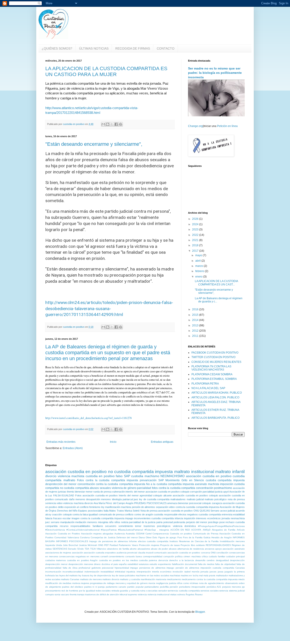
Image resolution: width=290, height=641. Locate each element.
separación (162, 507)
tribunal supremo (128, 594)
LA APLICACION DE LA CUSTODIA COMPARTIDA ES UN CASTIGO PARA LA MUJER (106, 71)
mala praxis (209, 575)
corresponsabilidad (152, 556)
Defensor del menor (127, 537)
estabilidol (133, 564)
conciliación (222, 552)
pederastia (179, 522)
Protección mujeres (149, 545)
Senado (72, 549)
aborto (133, 549)
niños (117, 522)
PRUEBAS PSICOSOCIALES (150, 503)
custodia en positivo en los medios (118, 560)
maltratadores (178, 499)
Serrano (214, 510)
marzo (199, 266)
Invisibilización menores (232, 541)
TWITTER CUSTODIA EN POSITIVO (213, 357)
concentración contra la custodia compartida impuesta (111, 484)
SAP (161, 480)
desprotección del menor (60, 484)
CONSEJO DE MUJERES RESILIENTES (216, 362)
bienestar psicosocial (189, 503)
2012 (195, 330)
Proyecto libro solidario (193, 545)
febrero (200, 271)
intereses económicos (208, 518)
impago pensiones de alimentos (147, 568)
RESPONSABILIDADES (218, 545)
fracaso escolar (62, 518)
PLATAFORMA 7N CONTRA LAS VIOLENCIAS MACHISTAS (211, 368)
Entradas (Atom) (73, 448)
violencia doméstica (184, 526)
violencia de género (124, 488)
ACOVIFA (196, 530)
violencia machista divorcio (78, 503)
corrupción (196, 491)
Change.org (195, 126)
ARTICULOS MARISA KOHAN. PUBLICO (216, 392)
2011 (195, 335)
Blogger (200, 611)
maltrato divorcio (110, 579)
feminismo (94, 507)
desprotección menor (56, 564)
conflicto (128, 514)
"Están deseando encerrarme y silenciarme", (93, 144)
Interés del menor (129, 495)
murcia (151, 583)
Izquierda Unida (53, 545)
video (60, 503)
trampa (81, 594)
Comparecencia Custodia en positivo (172, 533)
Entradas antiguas (162, 441)
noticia (124, 522)
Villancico (101, 549)
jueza (220, 571)
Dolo (154, 537)
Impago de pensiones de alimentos (108, 541)
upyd (226, 491)
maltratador (222, 575)
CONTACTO (165, 48)
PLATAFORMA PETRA (205, 383)
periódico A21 (214, 587)
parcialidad (144, 488)
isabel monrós (191, 571)
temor (138, 526)
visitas (173, 594)
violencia (142, 594)
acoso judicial (227, 510)
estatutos (144, 564)
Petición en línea (227, 126)
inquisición (189, 518)
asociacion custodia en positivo (162, 491)
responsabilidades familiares (86, 526)
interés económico (162, 571)
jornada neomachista (233, 518)
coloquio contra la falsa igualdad (80, 514)
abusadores (144, 549)
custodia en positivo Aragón (82, 560)
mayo (199, 255)
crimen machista (192, 556)
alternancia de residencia (190, 549)
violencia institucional (158, 594)
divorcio (50, 476)
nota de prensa (236, 499)
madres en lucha (189, 575)
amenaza (172, 503)
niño (111, 522)
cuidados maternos (55, 560)
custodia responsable (165, 514)
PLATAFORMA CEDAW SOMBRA (211, 374)
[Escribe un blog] (107, 124)
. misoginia (163, 530)
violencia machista (71, 476)
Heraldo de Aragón (221, 537)
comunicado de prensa (111, 514)
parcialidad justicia (212, 491)
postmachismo (223, 488)
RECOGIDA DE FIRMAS (132, 48)
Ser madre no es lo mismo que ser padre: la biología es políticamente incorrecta (215, 73)
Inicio (113, 441)
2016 (195, 309)
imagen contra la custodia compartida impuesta (98, 518)
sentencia (50, 503)
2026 (195, 218)
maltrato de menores (91, 579)
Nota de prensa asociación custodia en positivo (166, 510)
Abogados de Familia (223, 530)
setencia (223, 590)
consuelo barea (133, 556)
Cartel (148, 533)
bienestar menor (84, 491)
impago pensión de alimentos (183, 568)
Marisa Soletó (132, 510)
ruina (142, 590)
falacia (48, 518)
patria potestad (164, 522)
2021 (195, 240)
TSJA (93, 549)
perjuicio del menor (196, 522)
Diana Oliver (145, 537)
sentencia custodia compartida (184, 590)
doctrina (106, 564)
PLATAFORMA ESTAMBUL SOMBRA (214, 378)
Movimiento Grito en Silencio (184, 480)
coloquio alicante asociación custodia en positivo (180, 495)
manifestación (148, 579)
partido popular (135, 587)
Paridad (114, 545)
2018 (195, 245)
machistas (175, 575)
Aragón (129, 503)
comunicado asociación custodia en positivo (177, 552)
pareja (101, 587)
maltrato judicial (195, 499)
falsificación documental (184, 564)
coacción (57, 514)
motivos (76, 583)
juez (136, 499)
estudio (153, 564)
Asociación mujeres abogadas (97, 533)
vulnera (181, 594)
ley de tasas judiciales (123, 575)
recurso (64, 526)
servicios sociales (209, 590)
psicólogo (213, 522)
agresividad (146, 495)
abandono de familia (118, 549)
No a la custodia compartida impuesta (170, 484)
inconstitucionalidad (73, 571)
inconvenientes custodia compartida (154, 518)
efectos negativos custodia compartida (199, 514)
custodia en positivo (100, 476)
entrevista (227, 514)
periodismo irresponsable (192, 587)
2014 (195, 320)
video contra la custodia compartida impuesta (194, 507)
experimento (164, 564)
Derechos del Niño (67, 510)
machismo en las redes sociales (152, 575)
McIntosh (92, 545)
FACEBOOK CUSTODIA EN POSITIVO (214, 352)
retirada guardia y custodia (125, 590)
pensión (174, 587)
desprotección (237, 560)
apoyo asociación (224, 549)
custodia (137, 476)
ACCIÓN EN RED (180, 530)
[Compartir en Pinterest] (120, 124)
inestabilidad (107, 571)
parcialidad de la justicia (142, 522)
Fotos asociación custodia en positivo (96, 495)
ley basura (83, 575)
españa (123, 564)
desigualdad (222, 560)
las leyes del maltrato (67, 575)
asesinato (239, 549)
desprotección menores (80, 564)
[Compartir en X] (112, 124)
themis (73, 594)
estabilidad (239, 514)
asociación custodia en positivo (76, 471)
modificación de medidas (58, 583)
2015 (195, 314)
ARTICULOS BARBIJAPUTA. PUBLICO (215, 417)
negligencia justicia (166, 583)
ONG (100, 545)
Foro (179, 537)
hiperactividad (122, 568)
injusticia (130, 571)
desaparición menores (98, 499)
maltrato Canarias (70, 579)
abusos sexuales (100, 488)
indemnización (92, 571)
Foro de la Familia (193, 537)
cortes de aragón (143, 514)
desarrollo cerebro (205, 560)
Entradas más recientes (60, 441)
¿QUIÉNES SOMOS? (57, 48)
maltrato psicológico (216, 499)
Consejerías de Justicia (103, 537)
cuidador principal (235, 556)
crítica (205, 556)
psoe (222, 522)
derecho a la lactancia (181, 560)
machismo (152, 476)
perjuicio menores (231, 587)
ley (102, 507)
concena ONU (208, 552)
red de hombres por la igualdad (78, 590)
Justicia (83, 545)
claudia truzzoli (145, 552)
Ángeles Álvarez (194, 594)
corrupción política (173, 556)
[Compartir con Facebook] (116, 124)
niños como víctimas (187, 583)
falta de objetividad (225, 564)
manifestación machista (118, 507)
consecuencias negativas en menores (79, 556)
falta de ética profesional (76, 568)
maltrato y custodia (130, 579)
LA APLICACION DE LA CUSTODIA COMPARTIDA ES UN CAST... (216, 283)
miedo (241, 579)
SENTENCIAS (60, 549)
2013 (195, 325)
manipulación (67, 522)
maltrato (69, 480)
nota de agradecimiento (211, 583)
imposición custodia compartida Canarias (223, 568)
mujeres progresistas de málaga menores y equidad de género (114, 583)
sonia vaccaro (62, 594)
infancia (179, 518)
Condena (85, 537)
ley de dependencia (100, 575)
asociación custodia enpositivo (100, 552)
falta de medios (206, 564)
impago (129, 518)
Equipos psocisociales (90, 510)
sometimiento (125, 526)
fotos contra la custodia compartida (173, 488)
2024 (195, 224)
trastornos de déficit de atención (102, 594)
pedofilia (164, 587)
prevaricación (148, 480)
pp (243, 587)
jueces (213, 571)
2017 (195, 250)
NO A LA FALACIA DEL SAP (208, 388)
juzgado (229, 571)
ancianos (209, 549)
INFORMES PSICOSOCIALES (72, 541)
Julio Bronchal (70, 545)
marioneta (161, 579)
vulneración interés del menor (128, 491)
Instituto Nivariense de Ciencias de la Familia (194, 541)
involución (178, 571)
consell (104, 556)
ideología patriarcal (122, 499)
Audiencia (119, 533)
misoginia (103, 522)
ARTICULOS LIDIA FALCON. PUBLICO (215, 397)
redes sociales (103, 590)
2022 (195, 235)
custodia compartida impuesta (225, 480)
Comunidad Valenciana (66, 537)
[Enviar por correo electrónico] (103, 124)
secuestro (110, 526)
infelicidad (120, 571)
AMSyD (206, 530)
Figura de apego (167, 537)
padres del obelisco (72, 587)
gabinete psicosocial (103, 568)
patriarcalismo (152, 587)
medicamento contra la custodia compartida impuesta (210, 579)
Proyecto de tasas (170, 545)
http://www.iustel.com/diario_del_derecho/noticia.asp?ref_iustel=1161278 (88, 418)
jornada (204, 571)
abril (198, 260)
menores (92, 522)
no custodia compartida (74, 488)
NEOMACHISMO (172, 476)
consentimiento (116, 556)
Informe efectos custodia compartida (148, 541)
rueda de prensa (102, 491)
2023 (195, 229)
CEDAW (140, 533)
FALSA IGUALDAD (63, 495)
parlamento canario (116, 587)
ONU (196, 510)
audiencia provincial (126, 552)
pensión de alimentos (143, 507)
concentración (204, 488)
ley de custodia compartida (154, 499)
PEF (106, 545)
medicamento (174, 579)
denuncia (163, 560)
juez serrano (52, 522)
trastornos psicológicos (157, 526)
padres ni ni (90, 587)
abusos (172, 549)
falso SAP (123, 476)
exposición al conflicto (76, 507)
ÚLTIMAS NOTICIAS (94, 48)
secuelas (152, 590)
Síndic (80, 549)
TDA (87, 549)
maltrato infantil (230, 471)
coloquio (184, 491)
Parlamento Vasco (128, 545)
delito (61, 507)
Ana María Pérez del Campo (109, 503)
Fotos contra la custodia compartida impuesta (107, 480)
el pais (114, 564)
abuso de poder (159, 549)
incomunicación (53, 571)
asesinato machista (207, 484)
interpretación (144, 571)
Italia (106, 510)
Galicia (206, 537)
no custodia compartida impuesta (140, 471)
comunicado (61, 499)
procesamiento (53, 590)
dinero (97, 564)
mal (201, 575)
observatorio (231, 583)
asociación (77, 552)
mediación (80, 522)
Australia (130, 533)
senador (162, 590)
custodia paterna (148, 560)
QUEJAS (205, 510)
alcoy (48, 514)
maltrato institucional (194, 471)
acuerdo (240, 510)
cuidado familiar (217, 556)
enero (199, 276)
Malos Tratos (116, 510)
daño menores (77, 499)
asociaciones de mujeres (58, 552)
